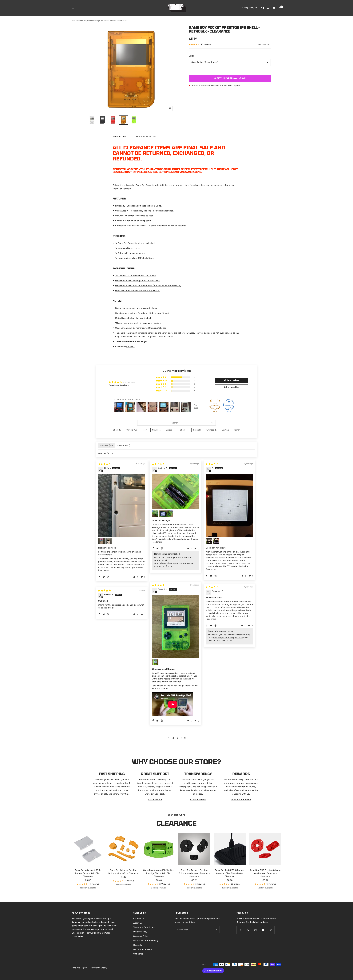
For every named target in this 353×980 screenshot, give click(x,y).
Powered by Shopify (99, 968)
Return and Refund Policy (145, 940)
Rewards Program (241, 800)
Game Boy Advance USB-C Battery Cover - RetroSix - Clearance (88, 873)
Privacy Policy (140, 932)
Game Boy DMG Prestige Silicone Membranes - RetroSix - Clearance (265, 873)
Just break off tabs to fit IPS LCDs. (144, 206)
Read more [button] (103, 570)
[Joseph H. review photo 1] (175, 626)
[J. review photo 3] (216, 541)
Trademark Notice (146, 137)
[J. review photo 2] (209, 541)
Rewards (137, 945)
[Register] (216, 930)
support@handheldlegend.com (169, 563)
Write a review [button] (231, 380)
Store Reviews (198, 800)
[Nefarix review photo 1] (121, 505)
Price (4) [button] (197, 430)
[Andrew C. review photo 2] (155, 513)
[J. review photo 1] (229, 505)
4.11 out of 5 (129, 382)
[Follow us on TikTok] (270, 930)
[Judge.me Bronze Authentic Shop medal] (214, 404)
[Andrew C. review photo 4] (169, 513)
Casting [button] (225, 430)
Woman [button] (237, 430)
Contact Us (138, 918)
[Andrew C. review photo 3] (162, 513)
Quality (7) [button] (156, 430)
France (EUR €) (247, 8)
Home (74, 21)
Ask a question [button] (231, 387)
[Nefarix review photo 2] (101, 541)
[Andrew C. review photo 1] (175, 491)
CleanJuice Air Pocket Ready (129, 211)
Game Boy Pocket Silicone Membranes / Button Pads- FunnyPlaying (148, 285)
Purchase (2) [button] (211, 430)
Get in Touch (155, 800)
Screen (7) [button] (170, 430)
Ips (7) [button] (144, 430)
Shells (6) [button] (184, 430)
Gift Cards (138, 954)
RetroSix (130, 346)
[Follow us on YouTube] (263, 930)
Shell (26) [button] (117, 430)
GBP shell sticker (145, 258)
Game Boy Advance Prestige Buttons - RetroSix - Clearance (123, 872)
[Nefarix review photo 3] (108, 541)
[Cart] (280, 8)
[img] (104, 464)
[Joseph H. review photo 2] (155, 662)
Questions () (123, 445)
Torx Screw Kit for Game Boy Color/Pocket (135, 275)
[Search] (268, 8)
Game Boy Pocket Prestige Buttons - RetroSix (137, 280)
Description (119, 137)
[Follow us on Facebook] (240, 930)
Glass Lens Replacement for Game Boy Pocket (137, 290)
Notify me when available (230, 78)
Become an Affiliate (142, 949)
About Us (137, 923)
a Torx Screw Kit (144, 313)
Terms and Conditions (144, 927)
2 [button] (173, 738)
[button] (161, 377)
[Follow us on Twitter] (248, 930)
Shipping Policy (140, 936)
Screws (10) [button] (131, 430)
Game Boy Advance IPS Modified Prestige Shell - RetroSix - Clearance (158, 873)
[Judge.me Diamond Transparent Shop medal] (228, 404)
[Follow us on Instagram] (255, 930)
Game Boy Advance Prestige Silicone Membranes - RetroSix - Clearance (194, 873)
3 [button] (177, 738)
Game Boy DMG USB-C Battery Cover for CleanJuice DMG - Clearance (229, 873)
